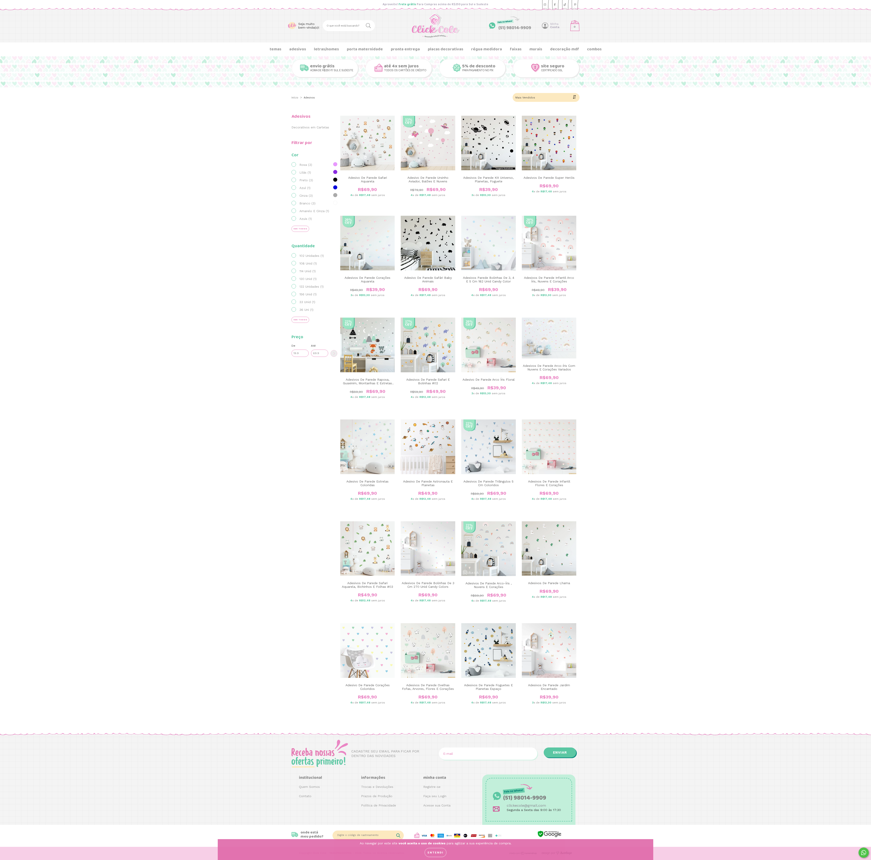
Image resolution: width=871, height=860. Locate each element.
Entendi (435, 852)
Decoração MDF (564, 49)
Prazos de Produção (376, 796)
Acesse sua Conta (436, 805)
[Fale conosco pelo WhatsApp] (864, 853)
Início (294, 97)
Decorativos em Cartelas (310, 127)
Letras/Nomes (326, 49)
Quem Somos (309, 787)
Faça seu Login (434, 796)
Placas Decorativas (445, 49)
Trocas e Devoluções (377, 787)
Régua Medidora (486, 49)
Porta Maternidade (365, 49)
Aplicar (333, 353)
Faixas (515, 49)
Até (313, 345)
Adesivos (297, 49)
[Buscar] (369, 25)
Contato (305, 796)
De (293, 345)
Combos (594, 49)
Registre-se (431, 787)
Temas (275, 49)
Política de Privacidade (378, 805)
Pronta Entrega (405, 49)
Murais (535, 49)
